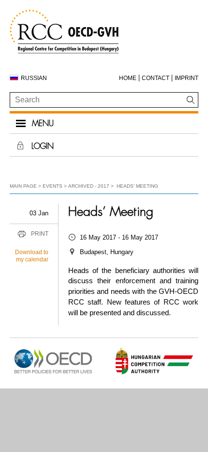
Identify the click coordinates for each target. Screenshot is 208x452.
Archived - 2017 (88, 186)
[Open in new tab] (53, 374)
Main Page (23, 186)
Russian (34, 78)
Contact (155, 78)
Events (52, 186)
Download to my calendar (31, 256)
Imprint (186, 78)
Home (127, 78)
